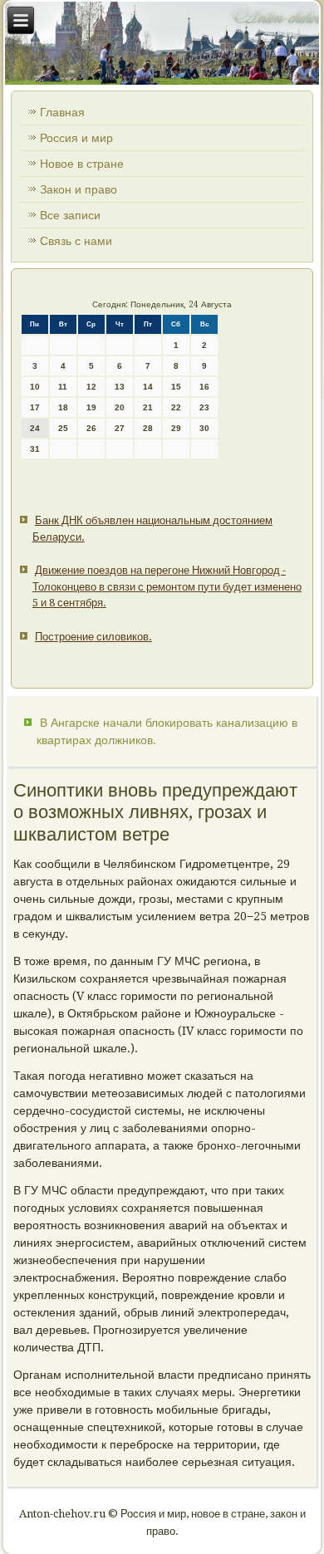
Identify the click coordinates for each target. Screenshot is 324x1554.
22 (176, 407)
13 (120, 386)
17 (35, 407)
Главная (62, 112)
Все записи (70, 215)
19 (91, 407)
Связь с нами (76, 241)
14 (148, 386)
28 (148, 428)
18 (63, 407)
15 (176, 386)
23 (204, 407)
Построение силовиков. (93, 636)
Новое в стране (82, 163)
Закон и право (78, 189)
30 (204, 428)
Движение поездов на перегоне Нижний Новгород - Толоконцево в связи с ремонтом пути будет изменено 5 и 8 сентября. (167, 586)
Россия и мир (76, 138)
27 (120, 428)
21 (148, 407)
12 (91, 386)
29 (176, 428)
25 (63, 428)
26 (91, 428)
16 (204, 386)
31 (35, 448)
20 (120, 407)
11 (62, 386)
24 (35, 428)
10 (35, 386)
